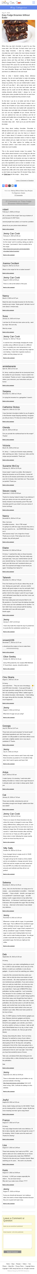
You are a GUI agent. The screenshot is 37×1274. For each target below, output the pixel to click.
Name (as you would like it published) (13, 1226)
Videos (24, 1264)
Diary (12, 1264)
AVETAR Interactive (23, 1271)
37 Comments (19, 195)
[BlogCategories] (18, 7)
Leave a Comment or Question (25, 180)
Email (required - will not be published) (13, 1232)
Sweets (23, 193)
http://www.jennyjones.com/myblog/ (13, 1083)
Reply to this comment (8, 229)
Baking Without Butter (17, 190)
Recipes (18, 1264)
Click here (7, 174)
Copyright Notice (30, 1266)
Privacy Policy (20, 1266)
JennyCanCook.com (18, 1268)
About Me (11, 1266)
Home (8, 1264)
